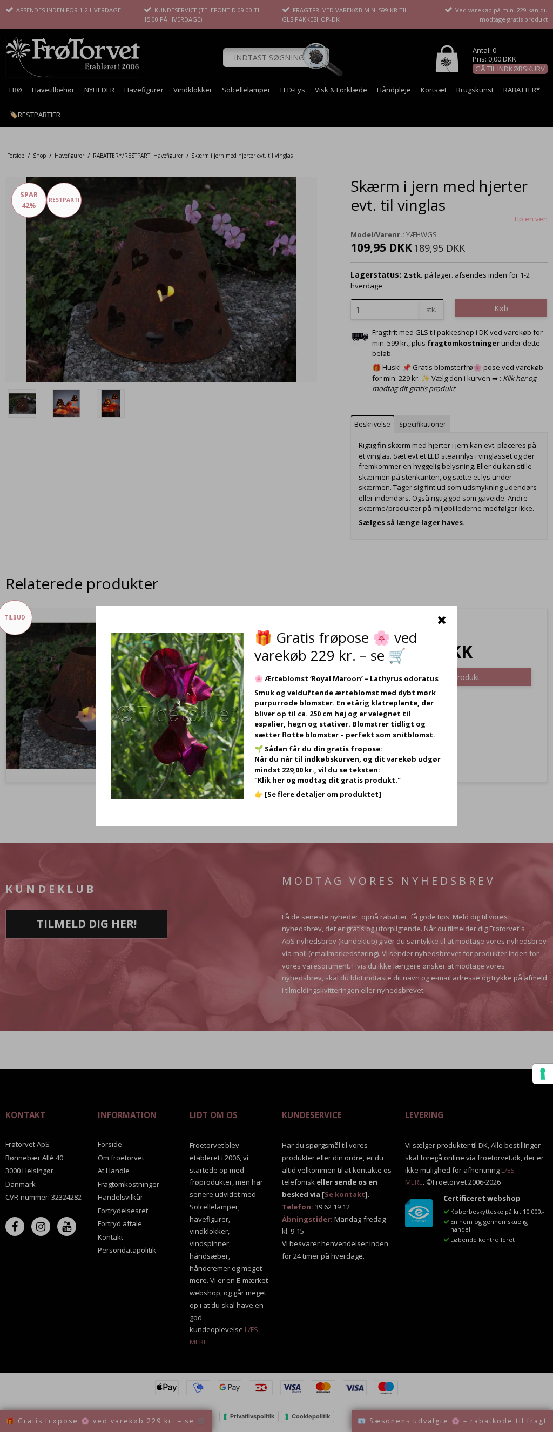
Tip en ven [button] (531, 218)
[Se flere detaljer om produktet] (323, 794)
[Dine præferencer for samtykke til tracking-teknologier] (542, 1074)
